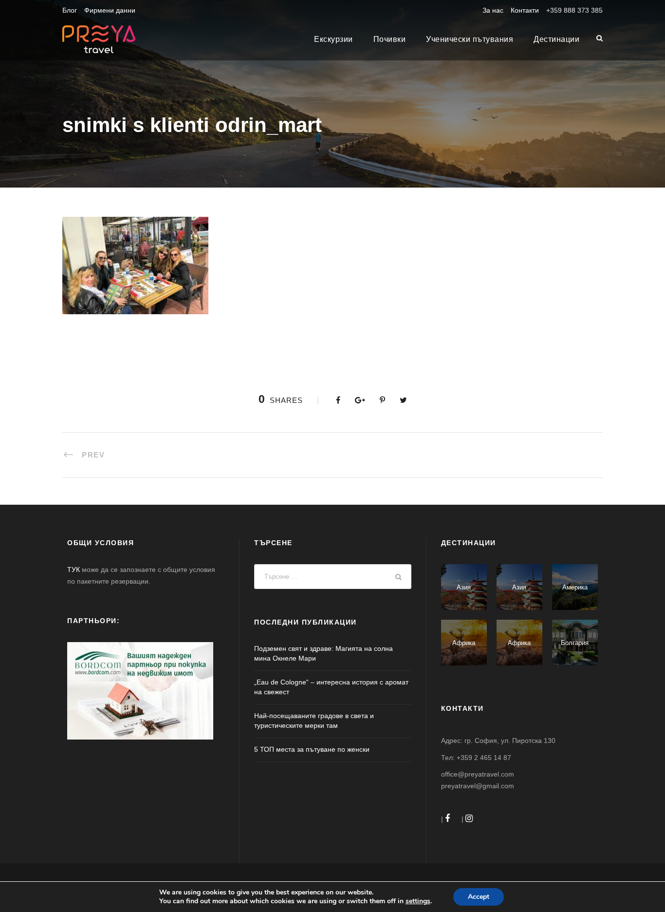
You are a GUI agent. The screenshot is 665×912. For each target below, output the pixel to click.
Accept (478, 896)
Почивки (389, 39)
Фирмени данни (109, 10)
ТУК (73, 569)
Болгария (575, 642)
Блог (69, 10)
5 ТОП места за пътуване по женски (311, 749)
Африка (463, 642)
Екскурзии (333, 39)
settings (418, 901)
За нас (492, 10)
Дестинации (556, 39)
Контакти (525, 10)
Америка (575, 587)
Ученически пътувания (469, 39)
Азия (464, 587)
